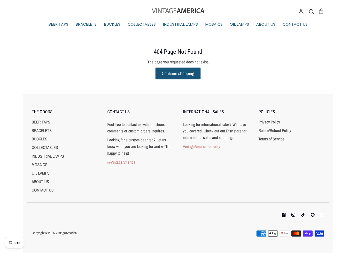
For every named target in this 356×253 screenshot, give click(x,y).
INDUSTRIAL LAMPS (180, 24)
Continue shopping (178, 73)
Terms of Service (271, 139)
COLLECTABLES (142, 24)
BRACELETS (86, 24)
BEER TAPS (58, 24)
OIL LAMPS (239, 24)
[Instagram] (293, 215)
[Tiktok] (303, 215)
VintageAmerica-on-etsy (201, 146)
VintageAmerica (66, 232)
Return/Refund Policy (274, 130)
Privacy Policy (269, 122)
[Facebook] (283, 215)
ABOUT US (265, 24)
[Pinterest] (312, 215)
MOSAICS (214, 24)
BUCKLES (112, 24)
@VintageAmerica (121, 162)
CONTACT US (295, 24)
